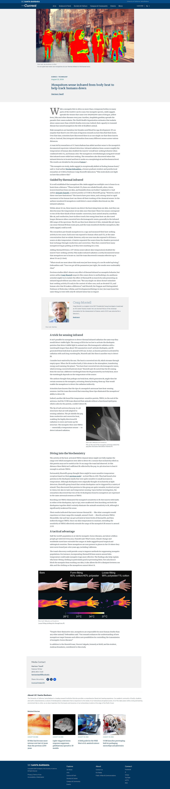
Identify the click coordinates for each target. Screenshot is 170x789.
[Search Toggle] (148, 6)
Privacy (30, 775)
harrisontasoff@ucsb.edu (40, 675)
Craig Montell (66, 275)
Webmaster (40, 777)
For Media (99, 773)
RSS (126, 783)
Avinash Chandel (62, 193)
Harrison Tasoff (57, 94)
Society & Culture (80, 6)
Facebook (128, 770)
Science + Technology (59, 77)
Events (113, 6)
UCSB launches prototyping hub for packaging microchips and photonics (114, 743)
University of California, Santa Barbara (138, 1)
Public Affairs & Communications (106, 776)
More (121, 6)
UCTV (127, 780)
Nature (83, 162)
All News (69, 770)
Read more (76, 317)
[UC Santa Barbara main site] (30, 1)
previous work (75, 476)
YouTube (127, 778)
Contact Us (99, 770)
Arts (54, 6)
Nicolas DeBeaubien (73, 169)
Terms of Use (37, 775)
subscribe (140, 6)
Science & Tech (65, 6)
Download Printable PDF (38, 683)
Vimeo (127, 775)
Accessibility (32, 777)
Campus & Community (99, 6)
